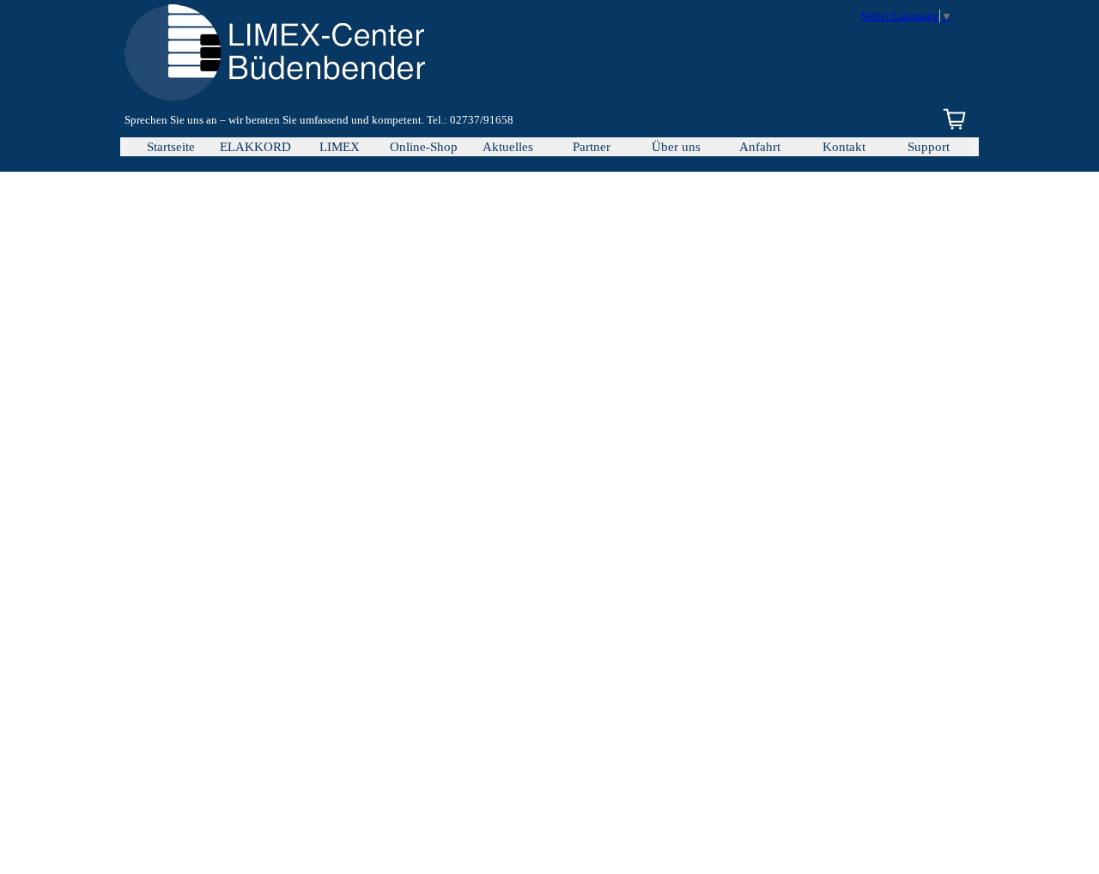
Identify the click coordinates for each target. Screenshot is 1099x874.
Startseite (171, 147)
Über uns (676, 147)
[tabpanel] (384, 120)
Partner (591, 147)
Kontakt (844, 147)
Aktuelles (508, 147)
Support (929, 147)
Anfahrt (759, 147)
